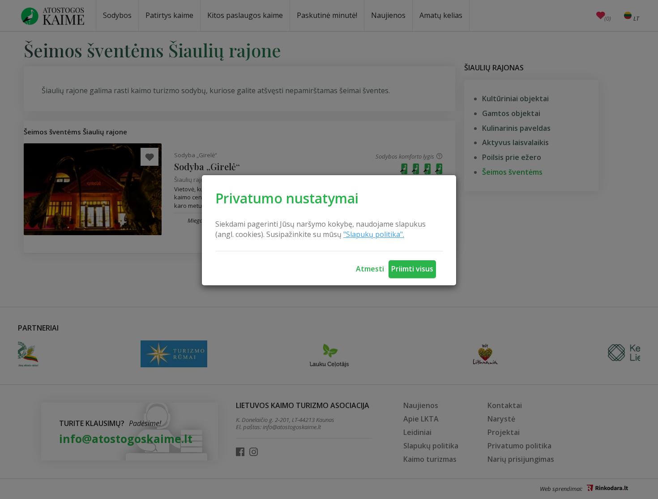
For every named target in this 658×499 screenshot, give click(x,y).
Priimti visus (412, 269)
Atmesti (370, 269)
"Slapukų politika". (373, 234)
